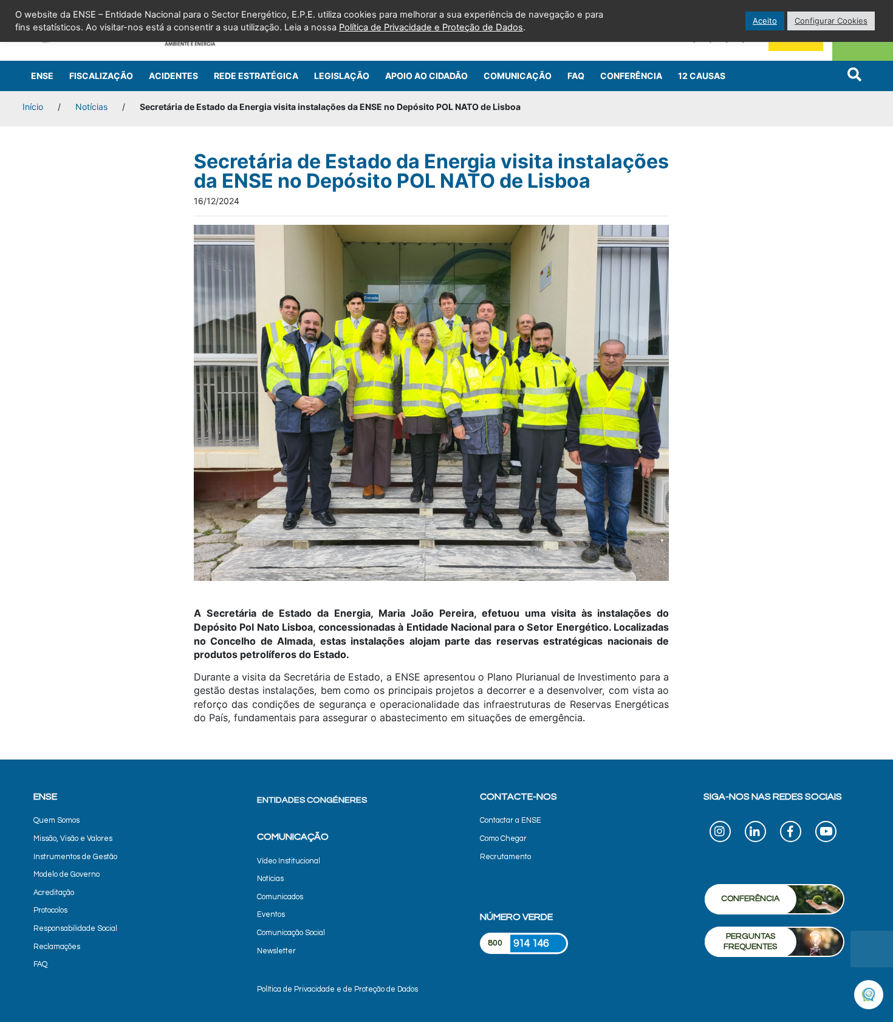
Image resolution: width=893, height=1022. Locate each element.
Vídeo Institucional (288, 861)
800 (495, 943)
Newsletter (276, 951)
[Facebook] (790, 833)
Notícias (91, 106)
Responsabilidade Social (75, 929)
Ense (42, 75)
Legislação (341, 75)
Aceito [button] (765, 21)
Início (32, 106)
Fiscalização (101, 75)
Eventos (271, 915)
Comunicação (518, 75)
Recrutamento (505, 857)
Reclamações (56, 947)
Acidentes (173, 75)
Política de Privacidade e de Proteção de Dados (337, 989)
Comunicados (280, 897)
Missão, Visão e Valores (72, 839)
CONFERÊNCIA (750, 898)
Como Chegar (503, 839)
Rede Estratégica (256, 75)
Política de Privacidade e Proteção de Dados (431, 27)
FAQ (575, 75)
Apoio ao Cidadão (426, 75)
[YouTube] (826, 833)
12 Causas (701, 75)
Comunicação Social (291, 933)
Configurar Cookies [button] (831, 21)
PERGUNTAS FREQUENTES (750, 941)
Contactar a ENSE (510, 821)
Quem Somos (56, 821)
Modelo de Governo (66, 875)
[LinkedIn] (755, 833)
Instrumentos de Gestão (75, 857)
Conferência (631, 75)
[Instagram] (720, 833)
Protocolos (50, 910)
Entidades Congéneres (312, 799)
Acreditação (53, 893)
